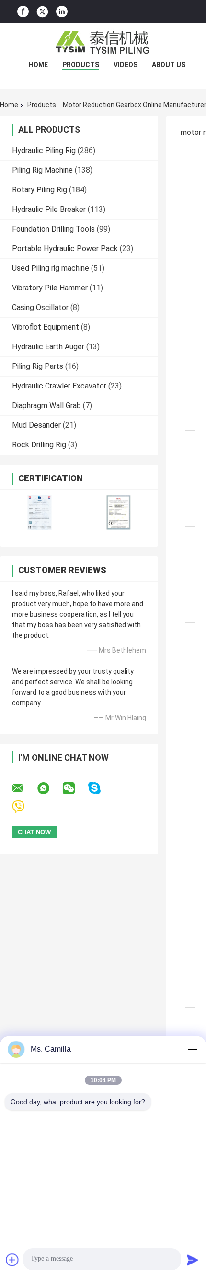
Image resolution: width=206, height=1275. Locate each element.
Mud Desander (36, 425)
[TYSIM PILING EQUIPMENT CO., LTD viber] (24, 807)
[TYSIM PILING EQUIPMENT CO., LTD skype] (100, 788)
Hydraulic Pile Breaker (49, 209)
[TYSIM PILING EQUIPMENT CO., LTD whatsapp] (49, 788)
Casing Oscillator (40, 307)
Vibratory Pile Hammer (50, 287)
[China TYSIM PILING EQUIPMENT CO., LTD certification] (39, 512)
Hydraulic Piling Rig (44, 150)
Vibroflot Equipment (45, 327)
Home (38, 64)
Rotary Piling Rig (39, 189)
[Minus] (192, 1049)
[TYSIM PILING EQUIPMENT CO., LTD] (103, 42)
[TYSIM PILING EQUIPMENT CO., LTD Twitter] (42, 12)
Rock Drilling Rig (39, 444)
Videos (125, 64)
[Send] (192, 1259)
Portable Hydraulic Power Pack (65, 248)
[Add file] (12, 1259)
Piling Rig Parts (37, 366)
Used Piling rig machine (50, 268)
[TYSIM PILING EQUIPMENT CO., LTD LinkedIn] (61, 12)
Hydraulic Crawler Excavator (59, 385)
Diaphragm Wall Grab (46, 405)
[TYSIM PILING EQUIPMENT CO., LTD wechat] (75, 788)
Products (80, 64)
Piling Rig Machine (42, 170)
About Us (168, 64)
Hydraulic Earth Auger (48, 346)
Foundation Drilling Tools (53, 228)
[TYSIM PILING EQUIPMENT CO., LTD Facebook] (23, 12)
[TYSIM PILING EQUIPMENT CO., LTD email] (24, 788)
